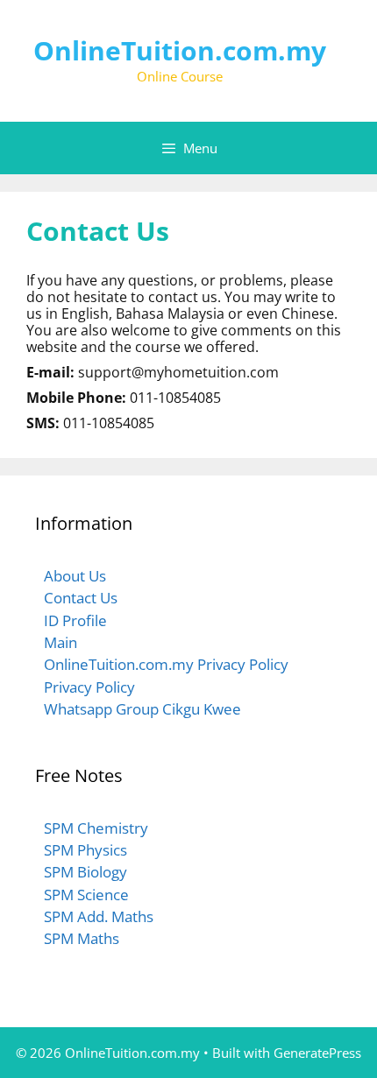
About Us (75, 576)
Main (60, 642)
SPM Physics (85, 850)
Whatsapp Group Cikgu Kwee (142, 709)
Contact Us (80, 598)
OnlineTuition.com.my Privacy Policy (166, 664)
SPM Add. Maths (98, 916)
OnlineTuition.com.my (179, 50)
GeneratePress (317, 1052)
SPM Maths (81, 938)
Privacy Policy (89, 687)
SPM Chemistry (96, 828)
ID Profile (75, 620)
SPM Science (86, 894)
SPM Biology (85, 872)
